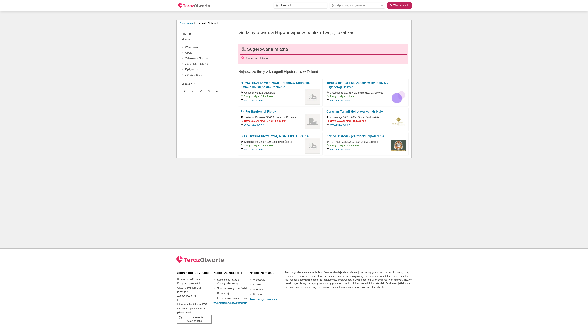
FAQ (179, 300)
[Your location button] (382, 5)
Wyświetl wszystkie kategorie (230, 303)
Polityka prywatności (188, 283)
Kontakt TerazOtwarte (189, 279)
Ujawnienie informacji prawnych (189, 289)
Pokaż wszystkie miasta (263, 299)
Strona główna (187, 23)
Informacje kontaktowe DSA (192, 304)
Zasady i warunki (186, 295)
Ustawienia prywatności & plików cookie (191, 310)
